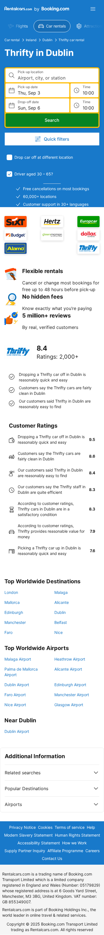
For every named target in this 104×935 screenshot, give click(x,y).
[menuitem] (17, 26)
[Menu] (93, 9)
